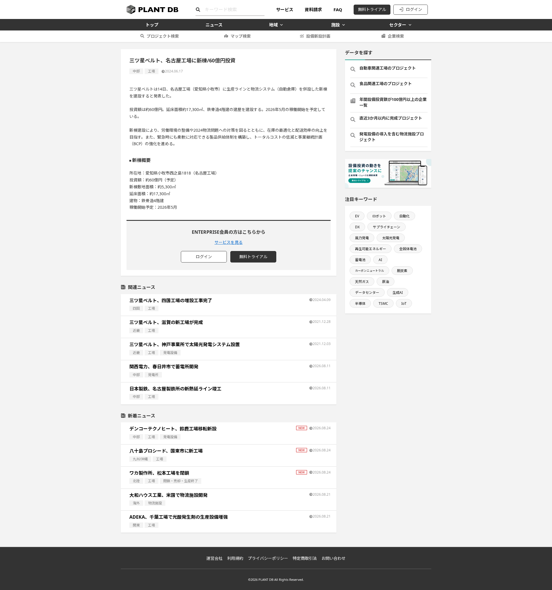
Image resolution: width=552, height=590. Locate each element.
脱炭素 (402, 270)
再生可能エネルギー (370, 248)
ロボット (379, 216)
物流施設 (155, 503)
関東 (136, 525)
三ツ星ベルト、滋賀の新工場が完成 (166, 322)
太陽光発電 (390, 237)
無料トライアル (372, 9)
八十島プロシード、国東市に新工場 (166, 451)
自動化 (404, 216)
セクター (397, 25)
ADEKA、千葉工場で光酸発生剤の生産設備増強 (178, 517)
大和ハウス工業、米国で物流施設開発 (168, 495)
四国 (136, 308)
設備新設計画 (318, 36)
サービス (284, 9)
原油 (385, 281)
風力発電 (362, 237)
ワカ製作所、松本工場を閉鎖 (159, 473)
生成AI (397, 292)
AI (380, 259)
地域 (273, 25)
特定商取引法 (305, 558)
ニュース (214, 25)
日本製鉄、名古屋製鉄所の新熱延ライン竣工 (175, 389)
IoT (404, 303)
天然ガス (362, 281)
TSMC (383, 303)
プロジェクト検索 (163, 36)
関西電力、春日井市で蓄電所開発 (163, 366)
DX (357, 227)
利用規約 (235, 558)
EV (357, 216)
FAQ (338, 9)
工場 (151, 71)
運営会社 (214, 558)
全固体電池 (408, 248)
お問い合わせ (333, 558)
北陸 (136, 480)
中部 (136, 71)
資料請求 (313, 9)
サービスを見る (228, 242)
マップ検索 (241, 36)
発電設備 (170, 352)
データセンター (367, 292)
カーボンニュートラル (369, 271)
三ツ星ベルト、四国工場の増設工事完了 (170, 300)
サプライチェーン (386, 227)
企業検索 (396, 36)
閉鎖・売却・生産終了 (180, 480)
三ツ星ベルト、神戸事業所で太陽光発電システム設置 (184, 344)
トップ (151, 25)
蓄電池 (360, 259)
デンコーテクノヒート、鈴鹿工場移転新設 (172, 429)
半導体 (360, 303)
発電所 (153, 374)
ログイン (414, 9)
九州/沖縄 (140, 459)
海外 (136, 503)
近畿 (136, 330)
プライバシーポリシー (268, 558)
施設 (335, 25)
